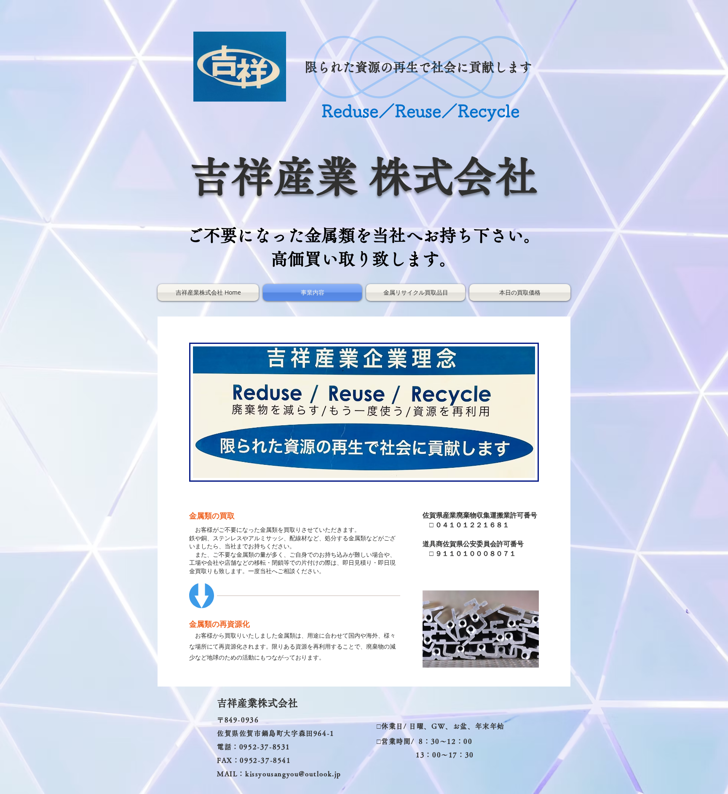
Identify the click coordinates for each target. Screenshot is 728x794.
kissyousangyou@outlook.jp (293, 773)
